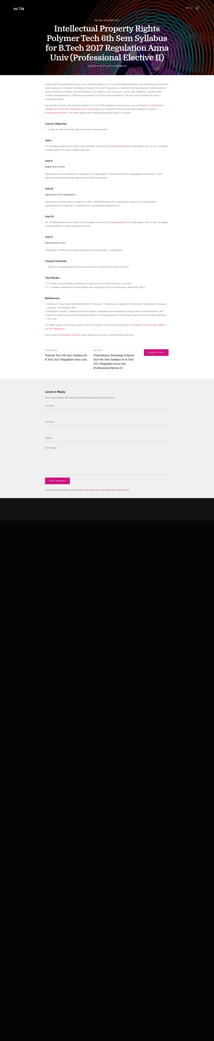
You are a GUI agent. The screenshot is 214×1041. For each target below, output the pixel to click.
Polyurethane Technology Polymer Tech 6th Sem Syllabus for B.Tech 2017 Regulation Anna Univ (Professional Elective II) (113, 359)
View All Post (156, 353)
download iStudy (117, 146)
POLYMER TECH (111, 20)
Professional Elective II (56, 113)
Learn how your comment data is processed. (107, 490)
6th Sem (99, 20)
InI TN (19, 9)
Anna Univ (144, 88)
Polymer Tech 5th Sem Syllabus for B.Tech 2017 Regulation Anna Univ (66, 355)
